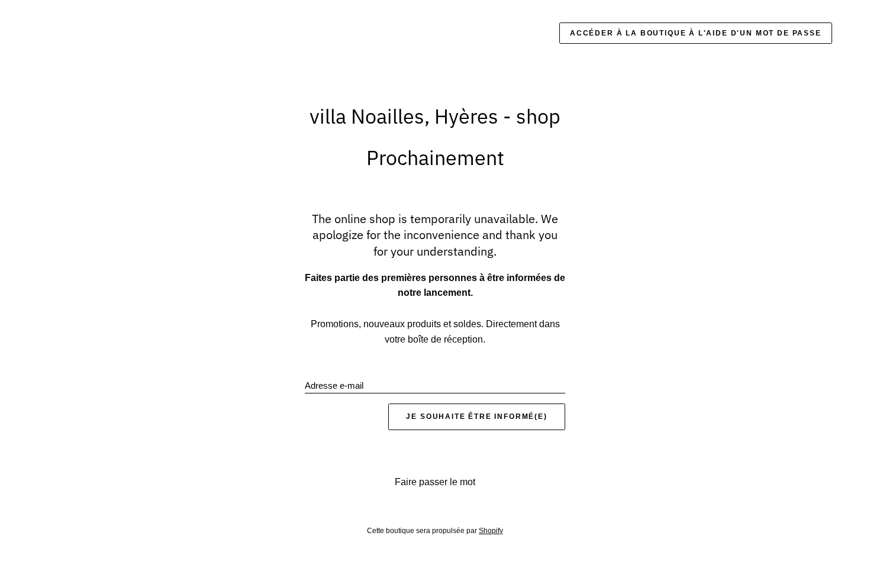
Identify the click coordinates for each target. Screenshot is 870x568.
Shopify (491, 531)
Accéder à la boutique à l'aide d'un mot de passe (695, 33)
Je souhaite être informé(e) (476, 416)
